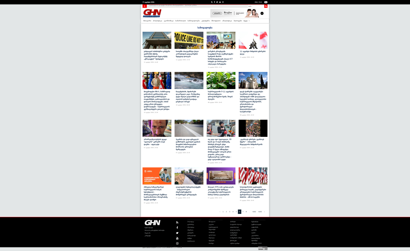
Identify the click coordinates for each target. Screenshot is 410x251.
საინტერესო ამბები (236, 238)
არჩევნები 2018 (256, 243)
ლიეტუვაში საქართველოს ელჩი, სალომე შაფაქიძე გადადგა (168, 6)
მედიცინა (211, 240)
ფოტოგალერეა (235, 230)
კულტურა (205, 21)
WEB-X (175, 247)
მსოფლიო (216, 21)
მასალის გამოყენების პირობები (154, 230)
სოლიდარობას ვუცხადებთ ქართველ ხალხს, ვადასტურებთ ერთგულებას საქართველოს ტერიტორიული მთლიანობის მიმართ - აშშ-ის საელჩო (253, 192)
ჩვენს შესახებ (149, 227)
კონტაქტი (148, 235)
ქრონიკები (233, 240)
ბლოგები (238, 21)
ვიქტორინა (254, 227)
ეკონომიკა (169, 21)
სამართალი (180, 21)
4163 (260, 212)
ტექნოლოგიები (256, 224)
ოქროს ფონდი (234, 243)
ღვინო (253, 233)
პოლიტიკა (157, 21)
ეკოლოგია (212, 235)
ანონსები (233, 221)
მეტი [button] (246, 21)
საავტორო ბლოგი (236, 224)
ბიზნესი (189, 238)
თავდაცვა (212, 232)
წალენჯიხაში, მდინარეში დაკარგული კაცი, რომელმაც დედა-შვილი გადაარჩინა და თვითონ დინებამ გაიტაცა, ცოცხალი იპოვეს (188, 96)
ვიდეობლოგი (234, 227)
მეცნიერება (254, 221)
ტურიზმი (254, 230)
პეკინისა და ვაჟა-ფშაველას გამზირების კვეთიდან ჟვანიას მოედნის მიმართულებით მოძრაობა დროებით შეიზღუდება (188, 144)
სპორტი (211, 243)
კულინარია (255, 235)
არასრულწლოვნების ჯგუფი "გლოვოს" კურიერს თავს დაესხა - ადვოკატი (155, 141)
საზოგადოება (194, 21)
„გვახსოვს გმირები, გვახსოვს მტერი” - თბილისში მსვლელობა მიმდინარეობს (252, 141)
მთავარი (147, 21)
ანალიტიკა (227, 21)
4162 (254, 212)
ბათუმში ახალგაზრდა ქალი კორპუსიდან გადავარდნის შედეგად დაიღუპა (187, 53)
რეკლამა (147, 233)
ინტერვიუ (190, 230)
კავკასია (211, 224)
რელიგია (212, 238)
